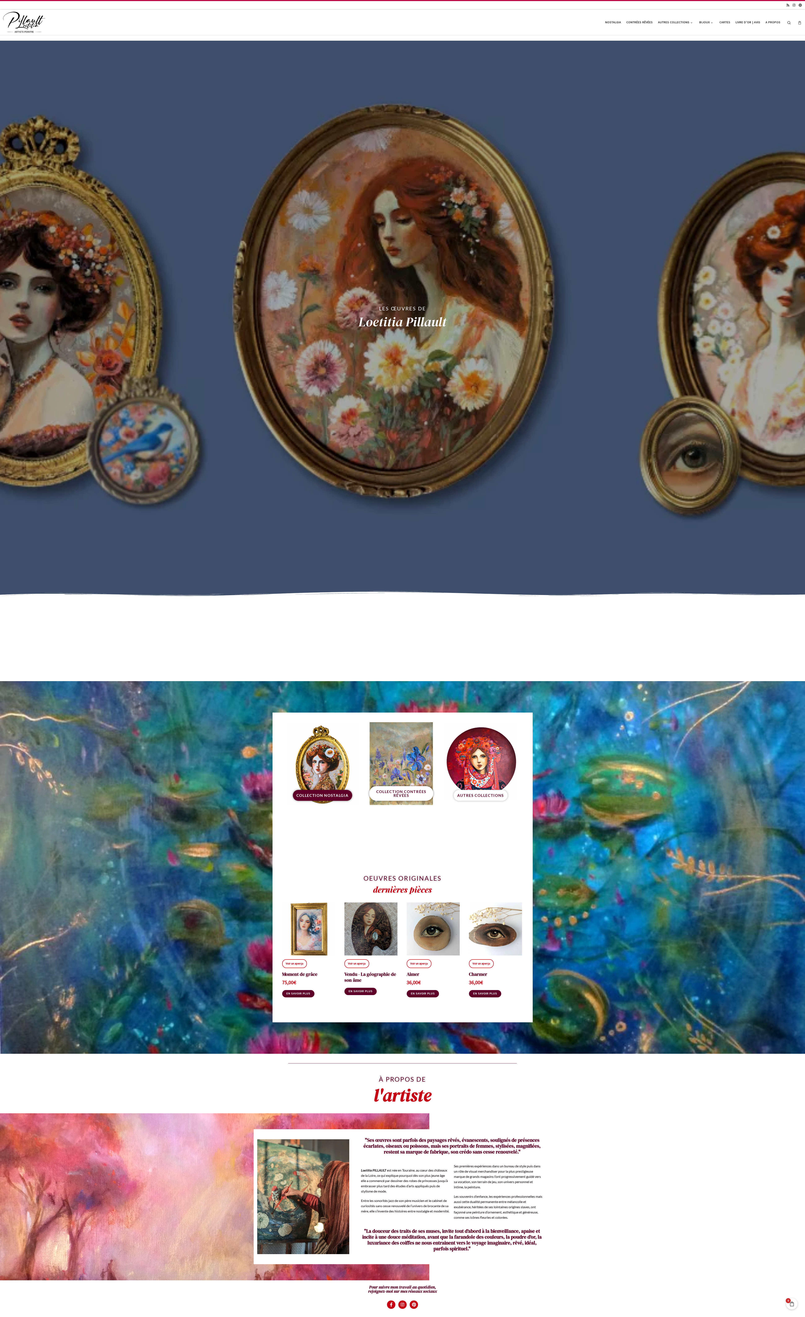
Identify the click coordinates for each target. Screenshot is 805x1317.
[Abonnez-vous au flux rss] (788, 5)
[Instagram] (402, 1304)
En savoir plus (298, 993)
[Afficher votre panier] (799, 22)
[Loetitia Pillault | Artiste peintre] (24, 21)
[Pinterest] (414, 1304)
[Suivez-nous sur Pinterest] (800, 5)
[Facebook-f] (391, 1304)
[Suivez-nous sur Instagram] (794, 5)
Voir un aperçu (294, 964)
